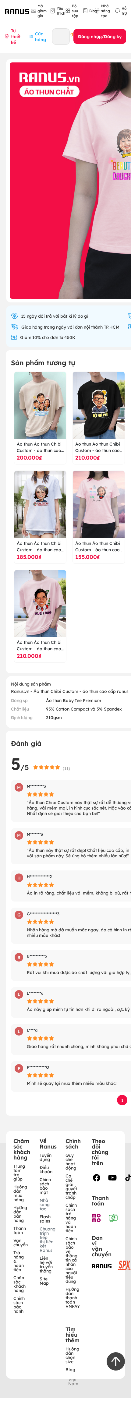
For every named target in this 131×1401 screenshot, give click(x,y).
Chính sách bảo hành (19, 1304)
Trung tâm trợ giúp (19, 1172)
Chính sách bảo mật (45, 1186)
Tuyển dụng (45, 1157)
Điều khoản (46, 1169)
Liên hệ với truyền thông (46, 1264)
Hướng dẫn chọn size (72, 1355)
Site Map (44, 1281)
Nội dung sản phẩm (31, 683)
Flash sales (45, 1218)
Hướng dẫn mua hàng (20, 1193)
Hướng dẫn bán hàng (20, 1214)
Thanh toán (19, 1230)
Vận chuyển (20, 1242)
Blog (70, 1369)
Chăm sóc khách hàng (19, 1284)
